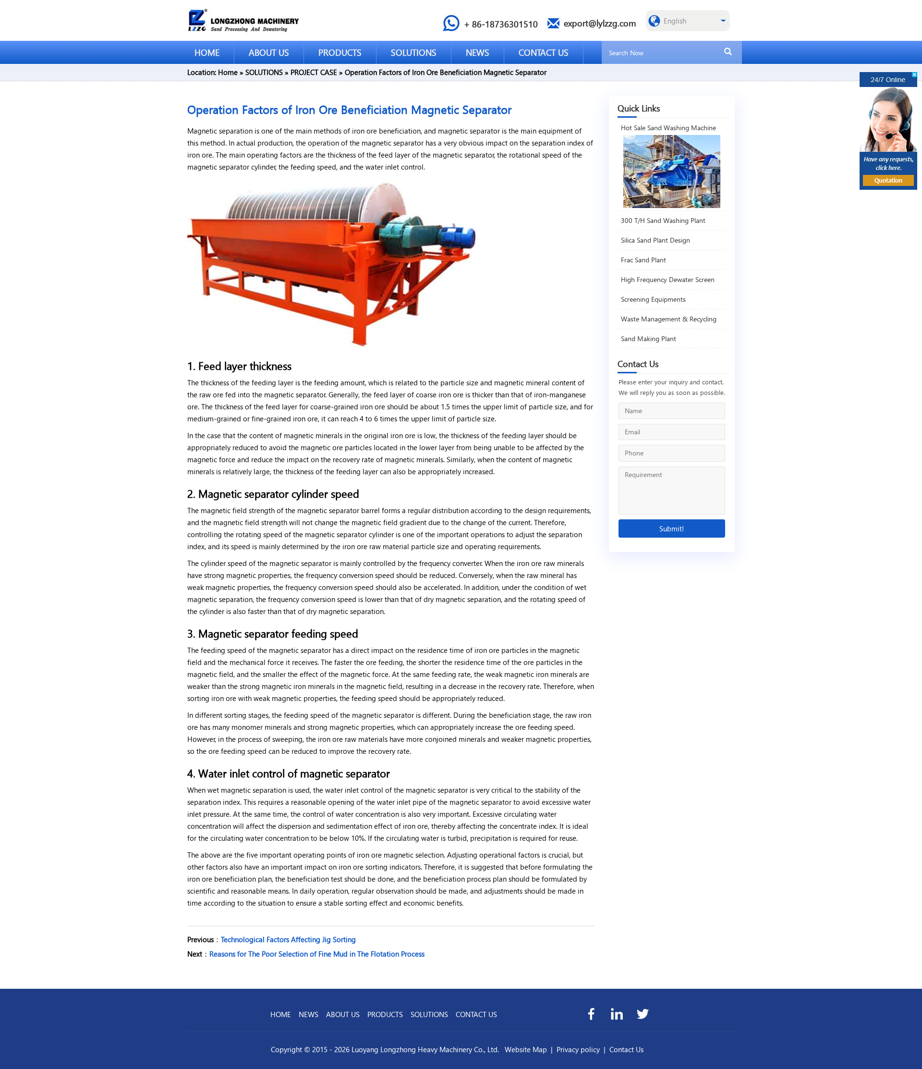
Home (228, 72)
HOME (206, 52)
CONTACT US (544, 52)
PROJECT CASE (314, 72)
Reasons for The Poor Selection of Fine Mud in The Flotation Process (317, 953)
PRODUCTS (340, 52)
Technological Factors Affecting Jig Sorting (288, 939)
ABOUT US (269, 52)
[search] (728, 52)
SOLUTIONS (414, 52)
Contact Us (626, 1049)
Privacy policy (578, 1049)
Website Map (526, 1049)
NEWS (477, 52)
